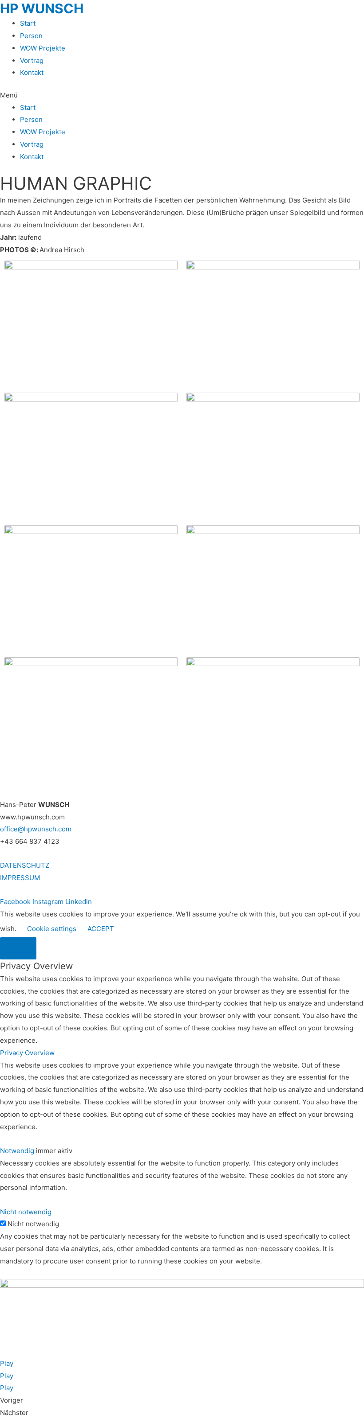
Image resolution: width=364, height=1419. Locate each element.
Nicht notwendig (33, 1224)
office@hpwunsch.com (35, 829)
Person (31, 35)
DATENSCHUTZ (24, 865)
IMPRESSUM (20, 877)
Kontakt (32, 72)
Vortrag (32, 60)
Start (28, 23)
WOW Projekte (42, 48)
